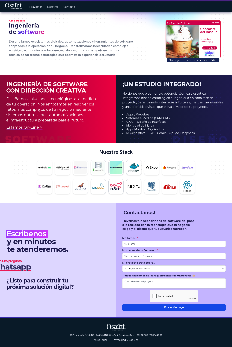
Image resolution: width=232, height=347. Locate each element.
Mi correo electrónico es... (140, 250)
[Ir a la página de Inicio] (13, 6)
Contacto (69, 6)
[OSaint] (116, 327)
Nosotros (52, 6)
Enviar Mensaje (174, 307)
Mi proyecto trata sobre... (138, 262)
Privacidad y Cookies (125, 339)
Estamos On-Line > (24, 127)
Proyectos (35, 6)
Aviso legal (100, 339)
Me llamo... (130, 238)
